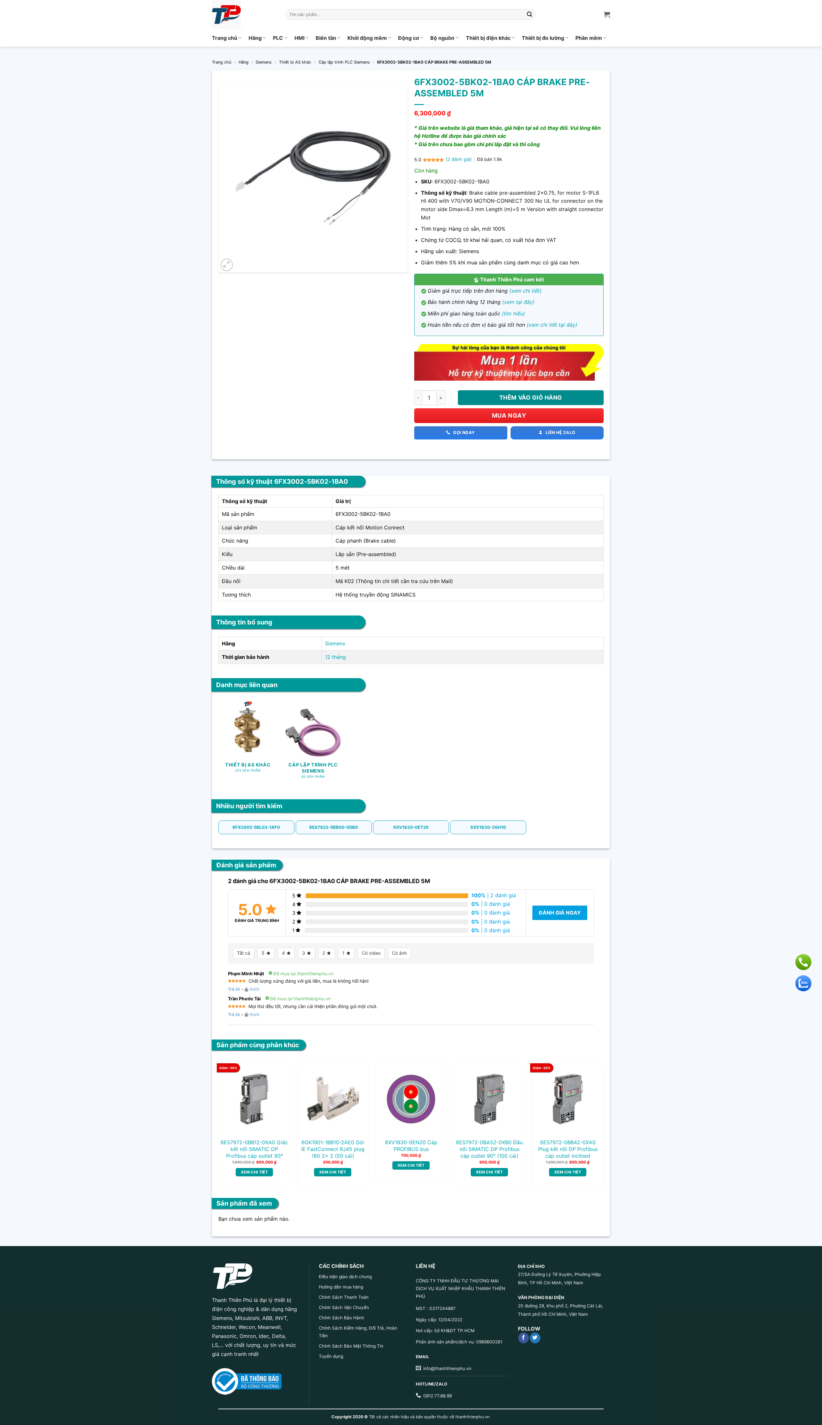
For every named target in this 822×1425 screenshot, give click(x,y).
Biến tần (326, 38)
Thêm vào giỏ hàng (530, 397)
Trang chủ (224, 38)
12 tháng (335, 657)
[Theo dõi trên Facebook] (523, 1337)
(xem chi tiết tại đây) (552, 325)
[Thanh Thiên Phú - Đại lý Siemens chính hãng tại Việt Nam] (244, 14)
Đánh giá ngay (560, 912)
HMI (299, 38)
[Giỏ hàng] (607, 14)
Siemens (264, 62)
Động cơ (408, 38)
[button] (227, 265)
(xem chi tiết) (525, 291)
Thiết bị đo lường (543, 38)
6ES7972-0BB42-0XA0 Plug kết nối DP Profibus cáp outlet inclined (568, 1149)
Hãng (255, 38)
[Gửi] (529, 14)
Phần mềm (588, 38)
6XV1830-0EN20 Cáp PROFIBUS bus (411, 1145)
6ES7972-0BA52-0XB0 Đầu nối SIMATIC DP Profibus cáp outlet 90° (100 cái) (489, 1149)
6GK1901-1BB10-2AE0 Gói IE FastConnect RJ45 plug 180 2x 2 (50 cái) (332, 1149)
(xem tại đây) (518, 302)
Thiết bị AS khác (295, 62)
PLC (278, 38)
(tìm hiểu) (513, 313)
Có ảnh (399, 953)
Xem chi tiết (254, 1172)
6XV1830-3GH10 (488, 827)
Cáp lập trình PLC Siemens (344, 62)
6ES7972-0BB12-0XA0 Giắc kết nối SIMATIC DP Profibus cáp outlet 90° (254, 1149)
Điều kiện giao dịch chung (345, 1276)
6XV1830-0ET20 (411, 827)
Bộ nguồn (442, 38)
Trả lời (234, 989)
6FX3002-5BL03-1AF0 (256, 827)
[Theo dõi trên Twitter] (535, 1337)
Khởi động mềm (367, 38)
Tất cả (243, 953)
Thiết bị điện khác (488, 38)
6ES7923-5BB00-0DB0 (333, 827)
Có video (371, 953)
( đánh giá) (459, 159)
